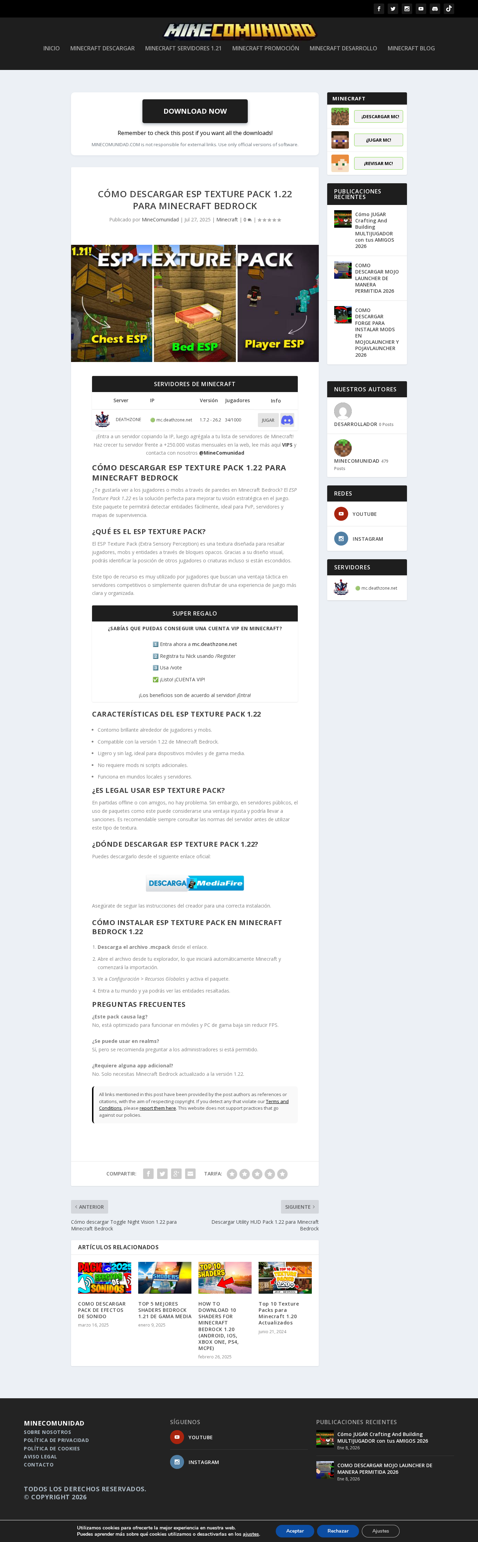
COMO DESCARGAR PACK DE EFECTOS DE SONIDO (102, 1310)
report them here (158, 1108)
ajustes (251, 1534)
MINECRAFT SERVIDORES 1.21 (183, 48)
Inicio (51, 48)
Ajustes (380, 1531)
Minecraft (227, 219)
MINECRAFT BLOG (411, 48)
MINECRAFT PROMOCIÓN (265, 48)
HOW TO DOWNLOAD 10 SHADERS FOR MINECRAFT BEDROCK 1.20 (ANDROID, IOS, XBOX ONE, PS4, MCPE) (218, 1325)
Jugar (268, 420)
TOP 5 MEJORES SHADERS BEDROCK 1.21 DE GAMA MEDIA (164, 1310)
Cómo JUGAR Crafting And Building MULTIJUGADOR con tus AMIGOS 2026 (374, 230)
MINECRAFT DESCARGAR (102, 48)
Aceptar (295, 1531)
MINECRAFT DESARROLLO (343, 48)
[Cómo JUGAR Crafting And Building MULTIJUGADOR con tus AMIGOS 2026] (343, 219)
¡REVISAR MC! (378, 163)
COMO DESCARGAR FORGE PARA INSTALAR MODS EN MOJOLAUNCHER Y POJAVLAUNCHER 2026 (377, 332)
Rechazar (338, 1531)
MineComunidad (160, 219)
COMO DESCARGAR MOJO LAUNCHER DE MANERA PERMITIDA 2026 (377, 278)
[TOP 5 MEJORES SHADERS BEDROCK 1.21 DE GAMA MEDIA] (164, 1278)
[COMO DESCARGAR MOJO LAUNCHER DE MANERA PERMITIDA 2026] (343, 270)
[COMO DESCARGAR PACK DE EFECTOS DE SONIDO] (104, 1278)
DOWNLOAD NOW (195, 111)
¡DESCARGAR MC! (380, 116)
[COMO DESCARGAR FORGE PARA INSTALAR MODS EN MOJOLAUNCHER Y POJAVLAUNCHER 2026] (343, 315)
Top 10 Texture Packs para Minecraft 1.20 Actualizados (279, 1313)
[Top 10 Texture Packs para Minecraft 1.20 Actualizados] (285, 1278)
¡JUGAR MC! (378, 140)
